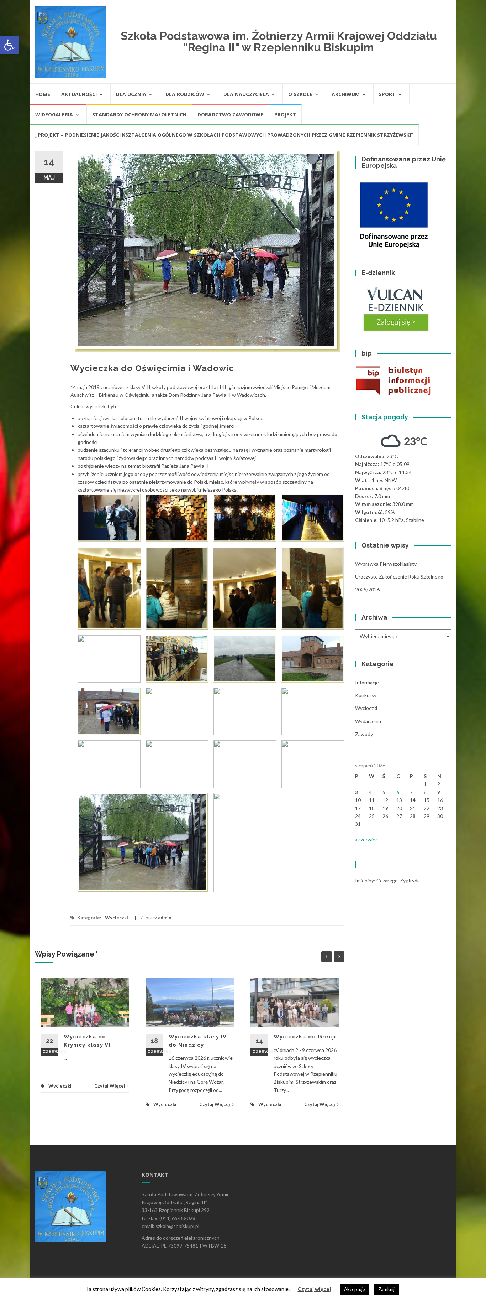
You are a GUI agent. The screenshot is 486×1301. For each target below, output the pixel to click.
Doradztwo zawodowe (230, 114)
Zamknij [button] (386, 1289)
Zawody (364, 734)
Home (42, 94)
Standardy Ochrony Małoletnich (139, 114)
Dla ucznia (131, 94)
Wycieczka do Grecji (305, 1036)
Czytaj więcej (314, 1289)
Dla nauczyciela (246, 94)
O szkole (300, 94)
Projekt (285, 114)
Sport (387, 94)
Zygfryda (410, 880)
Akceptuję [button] (354, 1289)
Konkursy (365, 695)
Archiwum (346, 94)
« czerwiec (366, 839)
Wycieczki (116, 918)
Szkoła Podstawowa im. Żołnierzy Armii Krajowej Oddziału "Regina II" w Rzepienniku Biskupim (279, 41)
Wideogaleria (54, 114)
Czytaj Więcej (109, 1086)
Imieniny (364, 880)
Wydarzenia (368, 721)
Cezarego (387, 880)
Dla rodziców (184, 94)
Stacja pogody (384, 417)
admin (164, 918)
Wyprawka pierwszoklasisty (386, 564)
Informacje (367, 682)
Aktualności (79, 94)
